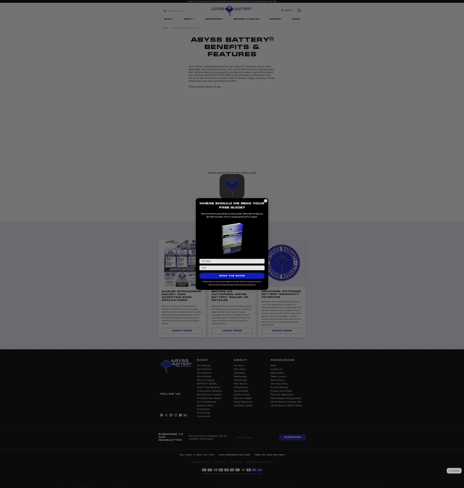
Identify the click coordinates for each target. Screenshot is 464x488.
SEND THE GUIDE (232, 276)
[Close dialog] (265, 200)
